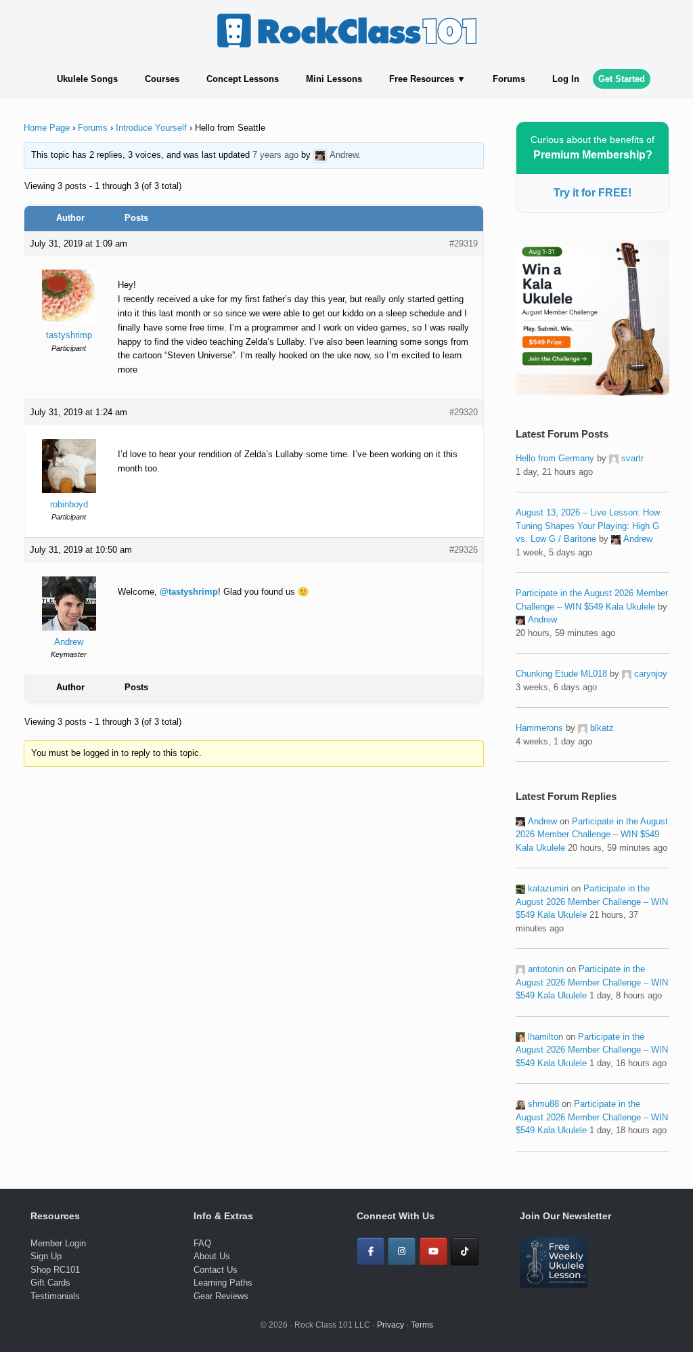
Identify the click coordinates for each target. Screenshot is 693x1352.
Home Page (47, 128)
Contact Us (216, 1270)
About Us (212, 1256)
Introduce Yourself (151, 128)
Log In (565, 79)
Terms (422, 1325)
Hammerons (539, 728)
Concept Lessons (242, 79)
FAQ (202, 1243)
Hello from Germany (555, 458)
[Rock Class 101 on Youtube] (433, 1251)
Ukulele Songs (87, 79)
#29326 (463, 550)
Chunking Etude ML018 (561, 674)
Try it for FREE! (592, 192)
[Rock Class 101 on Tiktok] (464, 1251)
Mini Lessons (334, 79)
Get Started (621, 79)
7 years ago (275, 155)
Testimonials (55, 1296)
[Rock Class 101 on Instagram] (402, 1251)
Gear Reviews (221, 1296)
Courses (162, 79)
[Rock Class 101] (346, 30)
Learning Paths (223, 1282)
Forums (509, 79)
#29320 (463, 412)
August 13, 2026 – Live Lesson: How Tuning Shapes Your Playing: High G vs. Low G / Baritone (588, 525)
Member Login (58, 1243)
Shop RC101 (55, 1270)
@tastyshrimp (189, 592)
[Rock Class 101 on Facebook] (370, 1251)
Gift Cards (50, 1282)
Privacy (390, 1325)
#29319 (463, 243)
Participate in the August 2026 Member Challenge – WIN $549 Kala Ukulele (592, 834)
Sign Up (46, 1256)
